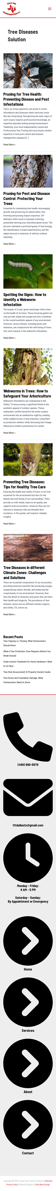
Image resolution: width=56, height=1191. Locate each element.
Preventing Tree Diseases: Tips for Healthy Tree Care (24, 484)
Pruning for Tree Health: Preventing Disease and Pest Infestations (26, 99)
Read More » (9, 144)
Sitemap (48, 1181)
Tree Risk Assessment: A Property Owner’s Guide (26, 672)
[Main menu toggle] (49, 8)
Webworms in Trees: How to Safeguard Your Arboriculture (27, 393)
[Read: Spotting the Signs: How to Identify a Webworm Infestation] (28, 271)
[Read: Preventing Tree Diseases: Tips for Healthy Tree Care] (28, 459)
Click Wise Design (42, 1185)
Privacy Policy (12, 1185)
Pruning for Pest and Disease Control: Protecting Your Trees (26, 198)
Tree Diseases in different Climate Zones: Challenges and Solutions (24, 572)
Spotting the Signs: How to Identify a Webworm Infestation (24, 299)
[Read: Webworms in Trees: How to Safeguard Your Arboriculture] (28, 366)
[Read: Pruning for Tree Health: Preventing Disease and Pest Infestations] (28, 70)
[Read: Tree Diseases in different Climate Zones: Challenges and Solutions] (28, 547)
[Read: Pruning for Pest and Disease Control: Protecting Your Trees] (28, 171)
